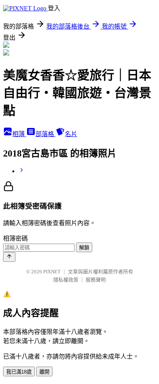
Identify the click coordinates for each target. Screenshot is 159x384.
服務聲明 (96, 280)
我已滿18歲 (19, 372)
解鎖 (84, 248)
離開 (44, 372)
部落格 (46, 134)
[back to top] (9, 257)
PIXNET (52, 272)
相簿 (19, 134)
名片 (71, 134)
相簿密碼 (15, 238)
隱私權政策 (65, 280)
